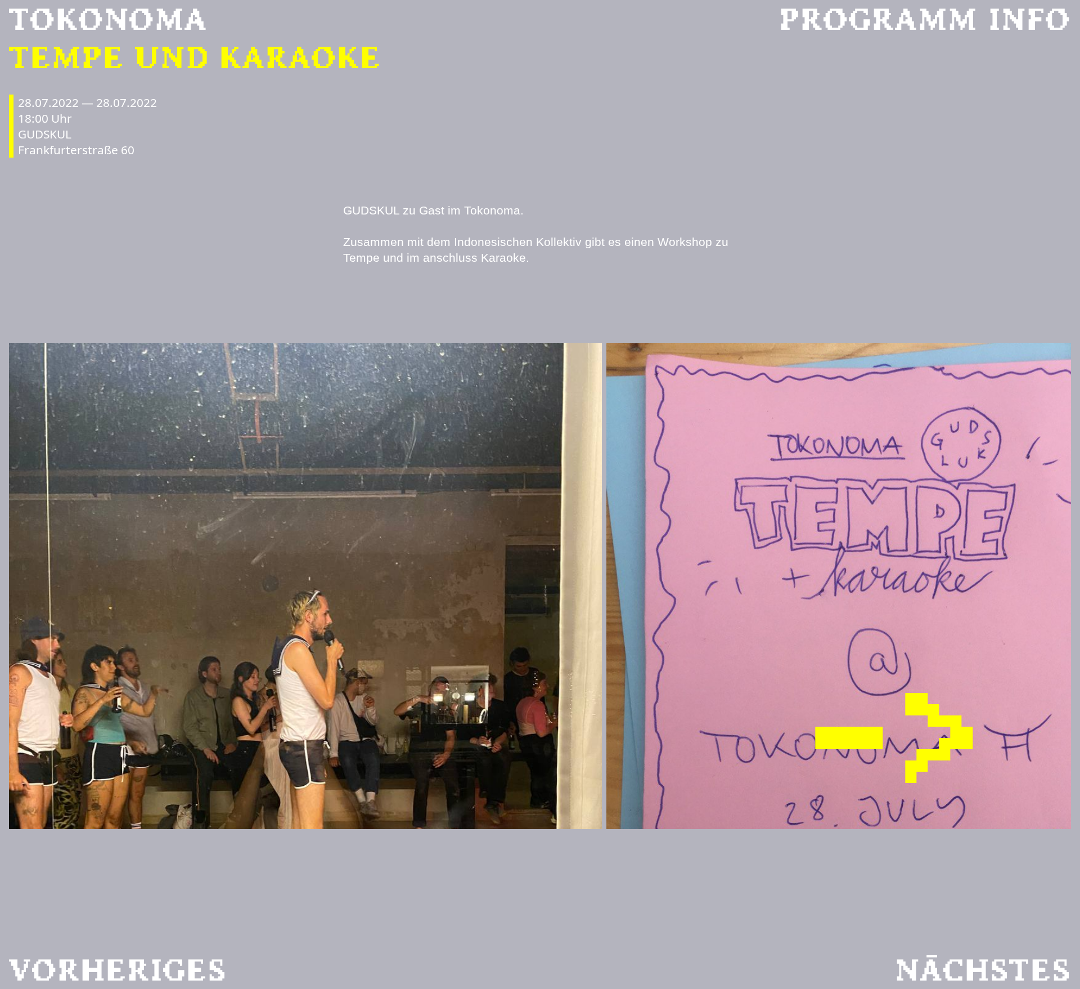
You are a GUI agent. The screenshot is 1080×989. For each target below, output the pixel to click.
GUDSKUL (44, 134)
